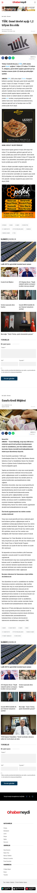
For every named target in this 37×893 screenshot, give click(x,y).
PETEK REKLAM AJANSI (18, 229)
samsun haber (6, 233)
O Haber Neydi (7, 869)
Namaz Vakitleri (7, 855)
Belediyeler (6, 831)
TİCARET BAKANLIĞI (7, 636)
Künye (5, 872)
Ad (2, 360)
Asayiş (5, 828)
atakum (4, 225)
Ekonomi (33, 31)
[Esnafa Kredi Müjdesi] (9, 273)
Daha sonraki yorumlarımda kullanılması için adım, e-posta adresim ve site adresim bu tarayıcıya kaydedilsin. (18, 371)
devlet (8, 66)
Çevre (5, 833)
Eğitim (5, 839)
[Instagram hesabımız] (32, 796)
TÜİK (20, 64)
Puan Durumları (7, 861)
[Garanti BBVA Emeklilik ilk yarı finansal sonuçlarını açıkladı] (27, 296)
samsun (29, 229)
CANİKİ (4, 628)
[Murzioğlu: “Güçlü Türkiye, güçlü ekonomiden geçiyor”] (18, 322)
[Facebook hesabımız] (26, 796)
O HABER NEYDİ (6, 229)
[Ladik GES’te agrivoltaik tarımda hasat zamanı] (18, 252)
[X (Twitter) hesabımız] (29, 796)
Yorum (3, 347)
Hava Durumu (7, 850)
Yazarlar (6, 875)
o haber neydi (6, 632)
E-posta (21, 360)
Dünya (5, 836)
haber (17, 225)
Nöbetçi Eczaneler (8, 858)
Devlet (24, 79)
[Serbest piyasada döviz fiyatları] (9, 296)
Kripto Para (6, 853)
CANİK (11, 225)
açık (7, 98)
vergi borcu (18, 636)
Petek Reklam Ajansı (21, 882)
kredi (27, 628)
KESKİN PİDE (25, 225)
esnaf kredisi (12, 628)
